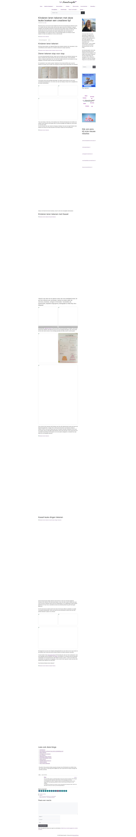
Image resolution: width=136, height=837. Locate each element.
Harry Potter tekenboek (45, 763)
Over (39, 774)
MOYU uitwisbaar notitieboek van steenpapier (47, 796)
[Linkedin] (43, 791)
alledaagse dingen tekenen (45, 756)
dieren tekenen (43, 752)
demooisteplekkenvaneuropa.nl (89, 140)
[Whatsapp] (48, 791)
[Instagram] (50, 791)
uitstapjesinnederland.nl (87, 153)
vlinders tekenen (43, 762)
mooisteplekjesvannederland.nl (89, 160)
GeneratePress (76, 835)
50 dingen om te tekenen (45, 753)
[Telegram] (54, 791)
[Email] (64, 791)
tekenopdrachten (51, 654)
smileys (56, 656)
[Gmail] (58, 791)
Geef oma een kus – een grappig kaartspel (47, 797)
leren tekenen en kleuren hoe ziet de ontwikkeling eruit (51, 751)
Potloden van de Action (48, 326)
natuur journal (43, 759)
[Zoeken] (83, 12)
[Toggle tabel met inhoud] (48, 40)
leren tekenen (43, 755)
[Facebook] (75, 777)
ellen (45, 777)
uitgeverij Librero (48, 328)
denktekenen (42, 749)
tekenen (40, 795)
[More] (66, 791)
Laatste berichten (44, 774)
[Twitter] (76, 777)
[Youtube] (60, 791)
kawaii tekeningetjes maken (46, 757)
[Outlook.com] (56, 791)
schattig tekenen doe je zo (45, 760)
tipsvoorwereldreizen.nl (87, 167)
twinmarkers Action (68, 326)
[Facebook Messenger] (52, 791)
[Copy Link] (62, 791)
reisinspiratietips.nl (86, 147)
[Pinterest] (45, 791)
